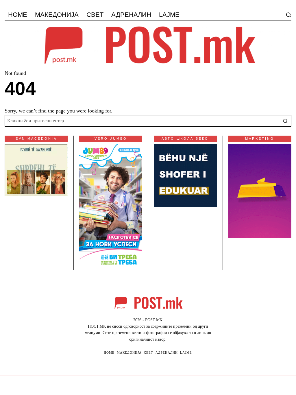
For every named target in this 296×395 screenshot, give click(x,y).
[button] (285, 121)
